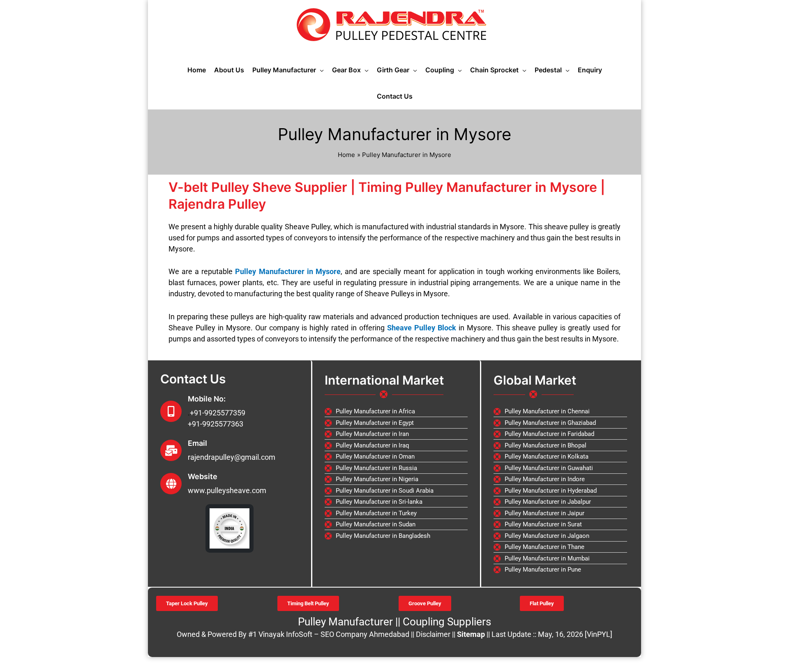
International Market (384, 380)
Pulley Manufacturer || (350, 622)
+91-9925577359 (217, 412)
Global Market (535, 380)
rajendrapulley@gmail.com (231, 457)
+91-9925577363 (215, 424)
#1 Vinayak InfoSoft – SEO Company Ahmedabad (328, 634)
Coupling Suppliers (447, 622)
